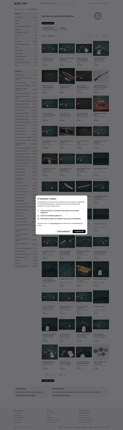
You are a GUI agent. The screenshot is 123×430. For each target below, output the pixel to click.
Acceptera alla (79, 231)
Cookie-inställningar (63, 231)
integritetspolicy (55, 223)
